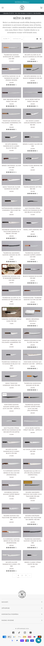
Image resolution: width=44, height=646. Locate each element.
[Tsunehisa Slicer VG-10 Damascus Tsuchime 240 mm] (11, 291)
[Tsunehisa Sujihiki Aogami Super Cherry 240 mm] (32, 246)
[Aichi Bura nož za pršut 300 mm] (32, 92)
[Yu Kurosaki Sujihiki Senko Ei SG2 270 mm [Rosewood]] (11, 532)
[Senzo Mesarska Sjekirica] (32, 312)
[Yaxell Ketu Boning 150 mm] (32, 222)
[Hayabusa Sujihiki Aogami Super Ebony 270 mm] (11, 485)
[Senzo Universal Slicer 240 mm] (11, 158)
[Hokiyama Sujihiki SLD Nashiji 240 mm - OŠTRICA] (32, 355)
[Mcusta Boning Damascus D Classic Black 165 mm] (11, 137)
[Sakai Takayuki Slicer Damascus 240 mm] (11, 180)
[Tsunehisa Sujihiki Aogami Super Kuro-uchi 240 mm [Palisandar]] (32, 397)
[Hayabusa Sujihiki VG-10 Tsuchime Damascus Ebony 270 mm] (11, 222)
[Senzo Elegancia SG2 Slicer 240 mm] (32, 333)
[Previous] (30, 575)
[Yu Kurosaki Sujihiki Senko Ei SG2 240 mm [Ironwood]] (11, 464)
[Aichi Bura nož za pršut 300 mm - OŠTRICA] (32, 421)
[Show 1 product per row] (37, 39)
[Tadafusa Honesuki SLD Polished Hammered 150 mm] (11, 333)
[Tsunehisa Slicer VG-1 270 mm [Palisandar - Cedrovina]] (32, 464)
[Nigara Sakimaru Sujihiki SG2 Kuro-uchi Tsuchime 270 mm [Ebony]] (32, 485)
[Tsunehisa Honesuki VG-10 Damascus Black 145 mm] (11, 355)
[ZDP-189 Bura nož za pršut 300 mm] (11, 92)
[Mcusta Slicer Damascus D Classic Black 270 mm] (11, 442)
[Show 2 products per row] (40, 39)
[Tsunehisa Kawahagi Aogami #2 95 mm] (32, 376)
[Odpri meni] (5, 8)
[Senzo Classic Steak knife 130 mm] (32, 555)
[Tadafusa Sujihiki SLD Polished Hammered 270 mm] (11, 114)
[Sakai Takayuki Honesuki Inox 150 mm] (11, 376)
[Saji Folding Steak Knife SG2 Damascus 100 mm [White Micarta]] (11, 421)
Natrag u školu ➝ (22, 2)
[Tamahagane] (32, 291)
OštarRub (21, 628)
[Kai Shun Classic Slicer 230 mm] (32, 442)
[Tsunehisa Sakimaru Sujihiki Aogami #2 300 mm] (32, 532)
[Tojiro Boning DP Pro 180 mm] (32, 180)
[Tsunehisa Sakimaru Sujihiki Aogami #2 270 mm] (11, 246)
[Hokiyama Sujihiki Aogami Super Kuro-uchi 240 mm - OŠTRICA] (11, 397)
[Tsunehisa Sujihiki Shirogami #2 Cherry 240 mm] (11, 48)
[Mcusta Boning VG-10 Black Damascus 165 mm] (32, 69)
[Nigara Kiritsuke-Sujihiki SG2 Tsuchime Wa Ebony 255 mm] (32, 508)
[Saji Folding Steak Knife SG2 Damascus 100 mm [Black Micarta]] (32, 201)
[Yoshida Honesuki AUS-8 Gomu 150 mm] (11, 312)
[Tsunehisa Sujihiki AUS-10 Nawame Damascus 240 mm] (11, 269)
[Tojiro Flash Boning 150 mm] (32, 158)
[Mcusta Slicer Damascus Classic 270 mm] (11, 555)
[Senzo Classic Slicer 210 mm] (32, 137)
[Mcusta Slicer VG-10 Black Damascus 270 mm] (32, 48)
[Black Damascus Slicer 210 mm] (32, 269)
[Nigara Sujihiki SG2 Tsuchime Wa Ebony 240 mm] (11, 508)
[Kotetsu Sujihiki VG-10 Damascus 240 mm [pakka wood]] (11, 69)
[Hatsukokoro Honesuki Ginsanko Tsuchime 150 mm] (11, 201)
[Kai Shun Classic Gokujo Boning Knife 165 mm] (32, 114)
